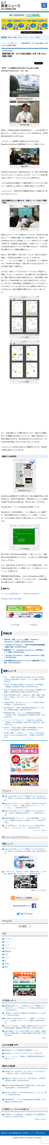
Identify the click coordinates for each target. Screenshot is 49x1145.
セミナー (7, 945)
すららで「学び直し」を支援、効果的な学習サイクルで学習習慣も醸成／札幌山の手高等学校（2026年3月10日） (25, 1027)
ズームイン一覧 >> (40, 830)
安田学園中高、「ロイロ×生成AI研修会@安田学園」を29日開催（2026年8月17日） (24, 1101)
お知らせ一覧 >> (41, 1119)
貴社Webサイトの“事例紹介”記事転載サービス (21, 1050)
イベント (7, 942)
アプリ (6, 957)
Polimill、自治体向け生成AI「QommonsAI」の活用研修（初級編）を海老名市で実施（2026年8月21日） (23, 686)
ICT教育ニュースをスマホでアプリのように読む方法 (23, 1053)
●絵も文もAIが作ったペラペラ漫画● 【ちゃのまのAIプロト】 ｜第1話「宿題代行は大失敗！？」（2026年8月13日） (24, 813)
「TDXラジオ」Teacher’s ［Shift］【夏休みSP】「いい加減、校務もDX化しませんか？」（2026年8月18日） (25, 873)
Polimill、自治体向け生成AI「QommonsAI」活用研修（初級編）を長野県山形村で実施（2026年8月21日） (24, 691)
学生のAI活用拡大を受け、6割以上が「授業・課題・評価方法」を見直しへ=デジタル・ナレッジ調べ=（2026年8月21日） (24, 697)
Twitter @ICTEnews (24, 913)
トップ (3, 43)
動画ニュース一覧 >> (39, 890)
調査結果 (7, 951)
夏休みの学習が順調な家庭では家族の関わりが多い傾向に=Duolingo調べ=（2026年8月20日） (25, 1086)
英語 (6, 967)
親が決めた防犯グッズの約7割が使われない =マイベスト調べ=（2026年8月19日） (25, 1094)
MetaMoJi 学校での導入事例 (11, 599)
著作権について (28, 1133)
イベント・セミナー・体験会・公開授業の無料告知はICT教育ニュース (24, 1057)
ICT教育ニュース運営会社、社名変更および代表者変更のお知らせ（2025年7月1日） (24, 1116)
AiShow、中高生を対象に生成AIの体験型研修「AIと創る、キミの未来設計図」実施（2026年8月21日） (23, 729)
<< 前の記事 (15, 625)
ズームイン (7, 791)
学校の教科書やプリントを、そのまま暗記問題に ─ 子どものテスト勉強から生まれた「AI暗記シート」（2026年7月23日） (25, 820)
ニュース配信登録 (33, 15)
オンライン (8, 939)
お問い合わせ (40, 1133)
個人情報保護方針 (15, 1133)
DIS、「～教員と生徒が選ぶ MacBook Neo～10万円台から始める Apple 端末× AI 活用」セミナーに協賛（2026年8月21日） (24, 679)
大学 (6, 954)
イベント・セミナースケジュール (16, 837)
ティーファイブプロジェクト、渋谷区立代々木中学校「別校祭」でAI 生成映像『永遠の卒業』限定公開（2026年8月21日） (24, 722)
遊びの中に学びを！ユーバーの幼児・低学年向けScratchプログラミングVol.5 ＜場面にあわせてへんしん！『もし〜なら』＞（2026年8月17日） (25, 806)
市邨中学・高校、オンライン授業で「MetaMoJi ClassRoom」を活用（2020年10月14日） (21, 641)
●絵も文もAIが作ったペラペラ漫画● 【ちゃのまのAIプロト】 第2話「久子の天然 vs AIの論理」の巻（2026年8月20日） (25, 798)
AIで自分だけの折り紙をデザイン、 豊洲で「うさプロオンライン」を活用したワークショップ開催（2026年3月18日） (25, 1021)
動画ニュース (7, 844)
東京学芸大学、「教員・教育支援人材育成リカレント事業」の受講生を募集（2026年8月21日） (24, 709)
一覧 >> (44, 1038)
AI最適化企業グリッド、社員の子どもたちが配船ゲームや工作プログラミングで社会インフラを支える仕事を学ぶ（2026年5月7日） (25, 1008)
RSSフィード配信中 (24, 898)
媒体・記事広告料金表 (16, 15)
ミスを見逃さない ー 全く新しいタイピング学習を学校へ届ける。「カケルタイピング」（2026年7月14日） (24, 827)
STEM (6, 964)
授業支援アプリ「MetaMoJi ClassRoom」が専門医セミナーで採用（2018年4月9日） (24, 651)
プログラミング (10, 948)
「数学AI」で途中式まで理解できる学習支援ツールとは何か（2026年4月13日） (25, 1014)
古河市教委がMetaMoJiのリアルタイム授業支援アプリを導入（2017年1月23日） (24, 662)
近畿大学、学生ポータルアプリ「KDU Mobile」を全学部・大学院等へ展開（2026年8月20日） (25, 1079)
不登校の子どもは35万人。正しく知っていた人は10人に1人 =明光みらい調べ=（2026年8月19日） (25, 1072)
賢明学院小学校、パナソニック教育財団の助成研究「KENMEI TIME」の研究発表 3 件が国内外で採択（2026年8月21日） (24, 715)
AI (5, 960)
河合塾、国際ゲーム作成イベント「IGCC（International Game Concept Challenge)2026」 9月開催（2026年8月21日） (24, 735)
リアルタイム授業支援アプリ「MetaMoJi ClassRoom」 (21, 594)
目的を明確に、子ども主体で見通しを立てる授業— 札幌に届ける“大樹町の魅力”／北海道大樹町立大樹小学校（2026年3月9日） (25, 1033)
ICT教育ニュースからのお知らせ (15, 1109)
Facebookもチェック (24, 906)
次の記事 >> (34, 625)
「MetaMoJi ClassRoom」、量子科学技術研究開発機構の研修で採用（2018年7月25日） (24, 646)
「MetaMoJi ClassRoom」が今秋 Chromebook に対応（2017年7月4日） (24, 656)
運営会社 (4, 1133)
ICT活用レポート (13, 43)
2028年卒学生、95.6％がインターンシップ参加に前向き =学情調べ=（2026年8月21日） (24, 704)
